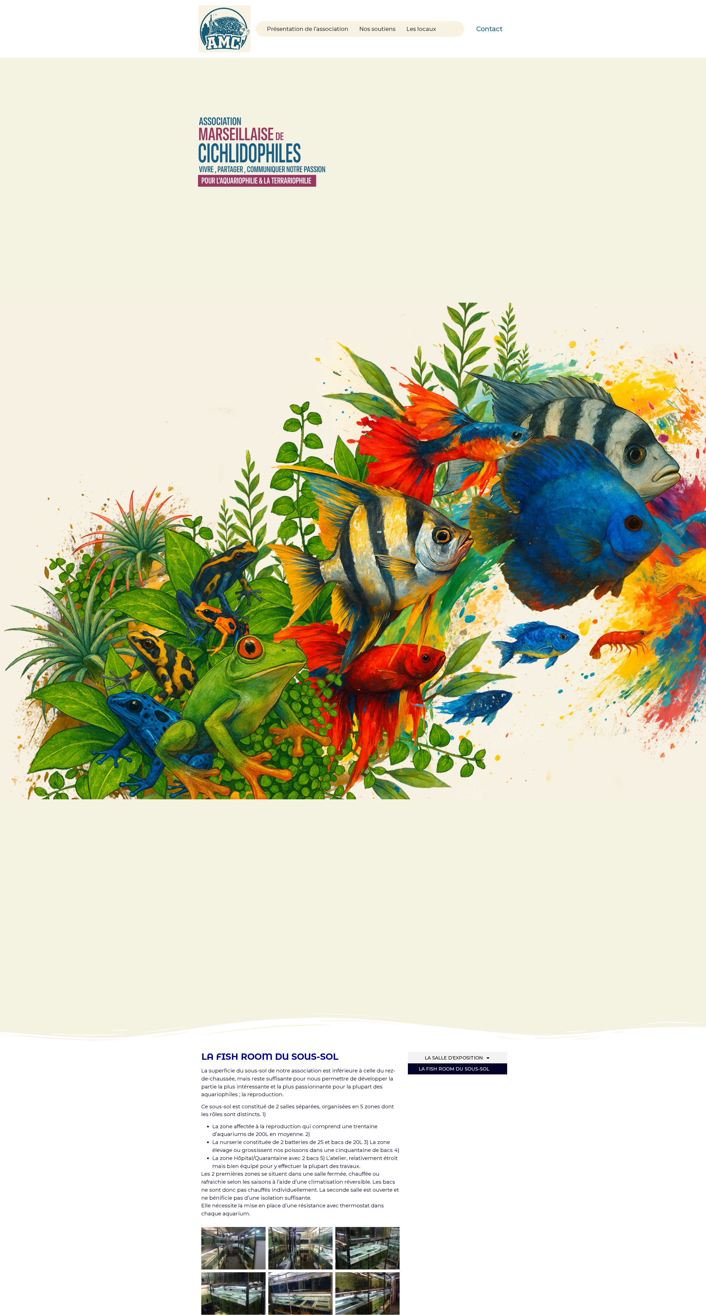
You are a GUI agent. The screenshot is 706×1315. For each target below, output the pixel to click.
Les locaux (421, 28)
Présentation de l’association (307, 28)
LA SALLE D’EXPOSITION (454, 1058)
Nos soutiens (377, 28)
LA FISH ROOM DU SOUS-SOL (454, 1069)
